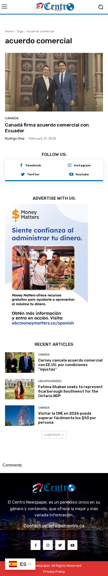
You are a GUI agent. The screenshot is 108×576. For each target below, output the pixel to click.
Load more (52, 434)
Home (9, 31)
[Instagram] (69, 165)
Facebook (33, 165)
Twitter (33, 174)
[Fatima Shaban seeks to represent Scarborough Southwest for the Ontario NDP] (19, 389)
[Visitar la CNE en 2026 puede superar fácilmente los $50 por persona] (19, 415)
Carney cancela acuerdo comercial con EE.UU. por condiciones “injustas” (70, 365)
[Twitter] (23, 174)
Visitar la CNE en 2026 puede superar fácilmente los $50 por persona (67, 418)
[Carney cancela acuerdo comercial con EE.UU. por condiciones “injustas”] (19, 362)
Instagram (82, 165)
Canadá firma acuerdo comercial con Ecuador (47, 128)
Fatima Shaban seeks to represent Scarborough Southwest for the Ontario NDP (70, 391)
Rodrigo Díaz (15, 138)
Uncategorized (50, 381)
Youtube (82, 174)
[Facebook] (21, 165)
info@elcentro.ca (66, 526)
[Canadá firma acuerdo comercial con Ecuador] (54, 82)
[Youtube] (71, 174)
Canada (12, 118)
